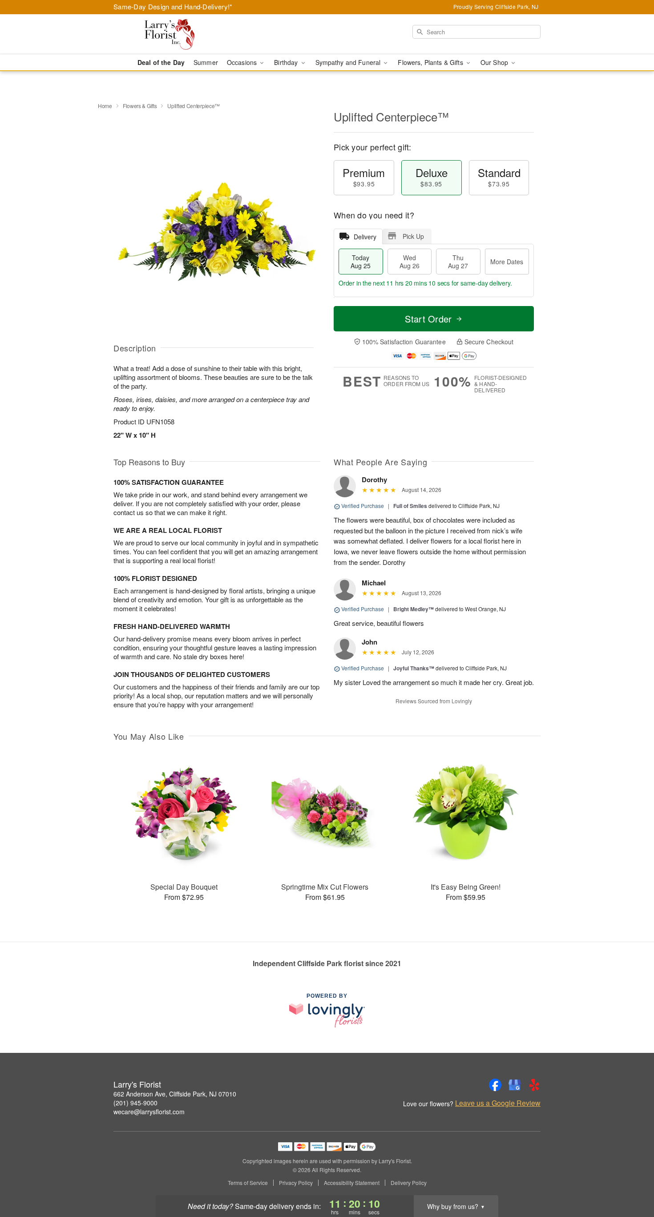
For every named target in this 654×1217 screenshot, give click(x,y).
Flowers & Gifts (140, 105)
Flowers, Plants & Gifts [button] (431, 62)
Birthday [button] (286, 62)
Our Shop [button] (495, 62)
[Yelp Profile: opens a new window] (534, 1085)
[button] (631, 1179)
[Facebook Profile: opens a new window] (495, 1085)
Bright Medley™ (413, 609)
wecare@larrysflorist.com (149, 1111)
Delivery (365, 236)
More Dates (506, 261)
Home (105, 105)
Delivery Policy (409, 1182)
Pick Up (413, 236)
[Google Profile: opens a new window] (515, 1085)
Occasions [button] (242, 62)
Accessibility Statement (351, 1182)
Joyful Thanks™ (413, 668)
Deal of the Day (161, 62)
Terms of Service (248, 1182)
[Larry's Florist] (177, 34)
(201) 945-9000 (135, 1102)
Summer (206, 62)
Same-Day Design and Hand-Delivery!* (173, 6)
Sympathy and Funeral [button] (349, 62)
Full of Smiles (410, 506)
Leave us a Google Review (498, 1103)
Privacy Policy (296, 1182)
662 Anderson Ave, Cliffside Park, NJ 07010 (174, 1093)
